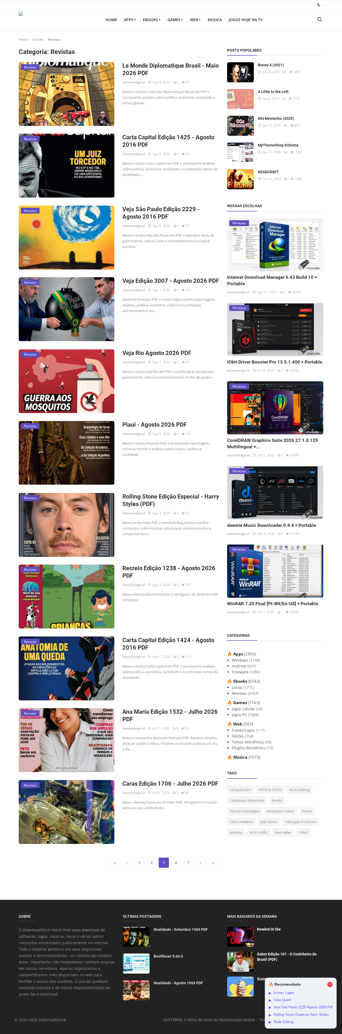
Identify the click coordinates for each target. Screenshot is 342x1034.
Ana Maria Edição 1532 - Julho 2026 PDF (170, 715)
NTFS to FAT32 (270, 789)
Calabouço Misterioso (247, 800)
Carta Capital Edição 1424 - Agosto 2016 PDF (168, 644)
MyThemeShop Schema (278, 145)
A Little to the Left (273, 92)
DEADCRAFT (268, 172)
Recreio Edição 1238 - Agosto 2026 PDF (168, 572)
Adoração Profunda (300, 821)
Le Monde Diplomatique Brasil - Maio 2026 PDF (170, 69)
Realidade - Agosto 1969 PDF (178, 983)
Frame (307, 811)
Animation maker (280, 811)
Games (174, 19)
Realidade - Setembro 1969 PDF (181, 929)
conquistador (240, 789)
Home (111, 19)
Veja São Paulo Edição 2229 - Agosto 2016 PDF (161, 213)
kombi (277, 800)
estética (236, 832)
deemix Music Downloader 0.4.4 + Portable (271, 525)
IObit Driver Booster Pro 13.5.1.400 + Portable (274, 362)
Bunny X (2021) (271, 65)
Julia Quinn (269, 821)
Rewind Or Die (269, 929)
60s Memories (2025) (276, 118)
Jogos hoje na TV (246, 19)
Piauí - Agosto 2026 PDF (154, 424)
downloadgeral (133, 82)
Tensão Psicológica (244, 811)
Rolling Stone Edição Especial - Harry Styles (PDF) (170, 500)
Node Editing (299, 789)
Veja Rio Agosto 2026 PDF (156, 353)
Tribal (302, 832)
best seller (283, 832)
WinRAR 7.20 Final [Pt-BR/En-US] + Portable (272, 603)
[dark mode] (319, 4)
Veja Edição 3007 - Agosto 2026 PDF (170, 280)
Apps (128, 19)
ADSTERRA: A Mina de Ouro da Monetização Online (209, 1019)
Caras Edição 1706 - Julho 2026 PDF (170, 783)
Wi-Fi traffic (258, 832)
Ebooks (150, 19)
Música (215, 19)
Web (194, 19)
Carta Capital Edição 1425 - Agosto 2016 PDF (168, 141)
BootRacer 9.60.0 (168, 956)
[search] (319, 20)
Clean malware (241, 821)
